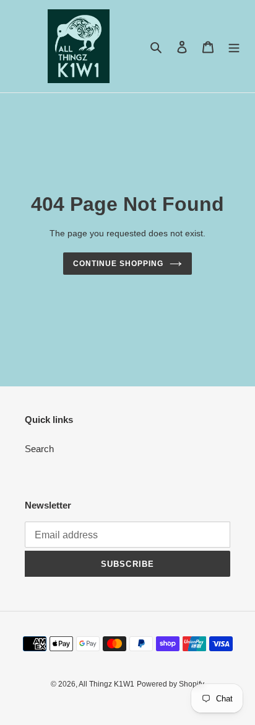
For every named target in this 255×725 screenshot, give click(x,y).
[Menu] (234, 46)
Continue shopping (118, 263)
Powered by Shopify (170, 684)
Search (39, 448)
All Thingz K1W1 (106, 684)
